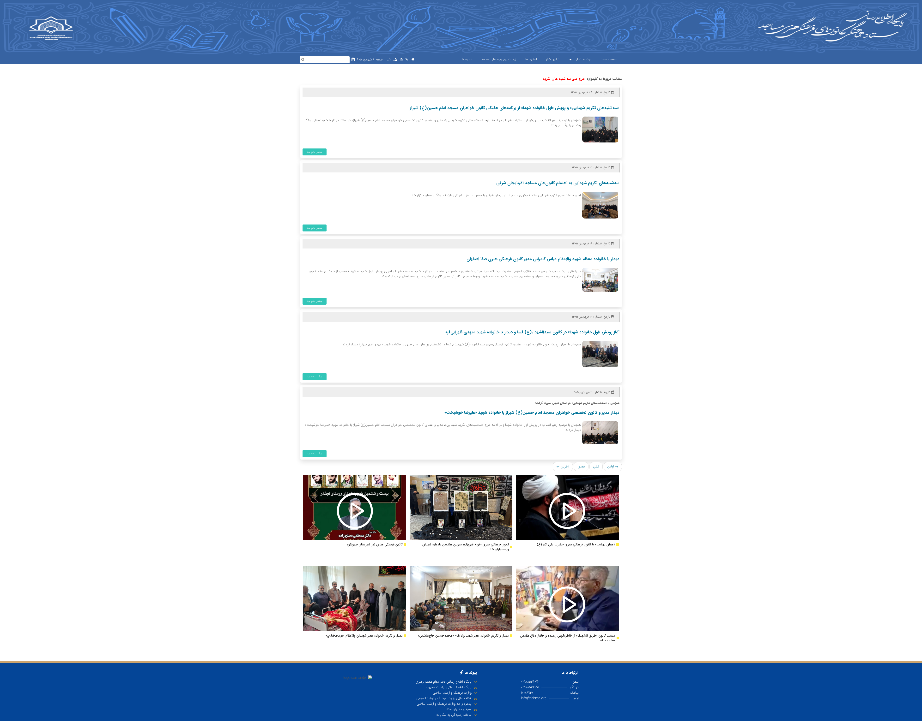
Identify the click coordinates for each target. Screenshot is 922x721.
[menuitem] (608, 59)
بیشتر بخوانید (314, 151)
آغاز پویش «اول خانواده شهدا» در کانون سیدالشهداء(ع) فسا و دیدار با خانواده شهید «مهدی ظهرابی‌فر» (532, 332)
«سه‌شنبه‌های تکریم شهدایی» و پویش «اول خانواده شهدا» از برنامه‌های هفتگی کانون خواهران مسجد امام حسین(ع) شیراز (514, 108)
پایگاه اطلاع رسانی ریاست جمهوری (448, 687)
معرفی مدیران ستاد (459, 709)
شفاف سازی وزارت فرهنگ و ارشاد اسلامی (444, 698)
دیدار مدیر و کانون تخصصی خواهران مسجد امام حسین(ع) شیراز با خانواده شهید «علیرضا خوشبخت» (531, 412)
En (389, 59)
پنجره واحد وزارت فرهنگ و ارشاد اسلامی (444, 703)
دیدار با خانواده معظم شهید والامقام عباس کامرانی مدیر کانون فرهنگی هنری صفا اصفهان (543, 259)
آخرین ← (562, 466)
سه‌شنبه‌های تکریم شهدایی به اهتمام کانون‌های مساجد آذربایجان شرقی (557, 183)
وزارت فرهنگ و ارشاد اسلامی (452, 692)
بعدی (581, 466)
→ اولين (612, 466)
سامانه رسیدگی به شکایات (454, 714)
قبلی (596, 466)
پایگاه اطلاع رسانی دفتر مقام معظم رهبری (443, 681)
